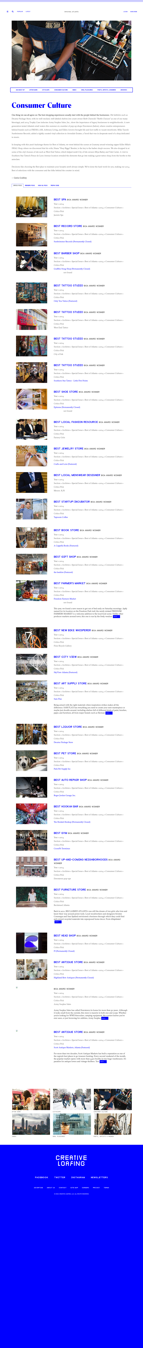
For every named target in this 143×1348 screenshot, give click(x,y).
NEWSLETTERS (99, 1177)
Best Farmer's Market (70, 583)
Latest (28, 11)
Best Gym (61, 833)
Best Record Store (68, 226)
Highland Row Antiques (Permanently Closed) (74, 977)
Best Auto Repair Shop (71, 780)
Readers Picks (30, 185)
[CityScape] (72, 1099)
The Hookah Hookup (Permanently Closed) (72, 822)
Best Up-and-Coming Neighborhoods (81, 859)
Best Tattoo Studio (69, 285)
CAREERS (85, 1188)
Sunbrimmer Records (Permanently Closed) (73, 241)
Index (74, 90)
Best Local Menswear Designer (77, 475)
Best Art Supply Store (71, 683)
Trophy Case (55, 185)
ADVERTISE (38, 1188)
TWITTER (59, 1177)
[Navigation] (7, 11)
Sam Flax (58, 699)
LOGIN (125, 11)
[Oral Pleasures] (72, 1124)
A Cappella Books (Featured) (66, 545)
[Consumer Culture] (112, 1099)
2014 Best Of (20, 90)
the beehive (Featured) (63, 572)
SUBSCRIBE (133, 11)
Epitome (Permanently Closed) (67, 407)
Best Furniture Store (70, 890)
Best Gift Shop (65, 557)
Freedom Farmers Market (65, 598)
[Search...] (12, 11)
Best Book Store (67, 530)
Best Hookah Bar (66, 806)
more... (116, 616)
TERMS (106, 1188)
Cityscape (45, 90)
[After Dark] (31, 1099)
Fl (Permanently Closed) (64, 951)
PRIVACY (96, 1188)
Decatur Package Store (63, 742)
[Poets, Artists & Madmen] (112, 1124)
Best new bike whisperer (73, 630)
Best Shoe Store (66, 392)
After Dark (33, 90)
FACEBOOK (41, 1177)
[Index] (31, 1124)
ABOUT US (51, 1188)
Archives (124, 90)
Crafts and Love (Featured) (65, 464)
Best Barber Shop (67, 253)
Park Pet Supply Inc (62, 768)
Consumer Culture (61, 90)
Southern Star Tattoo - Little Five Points (71, 380)
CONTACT (63, 1188)
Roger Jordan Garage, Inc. (65, 795)
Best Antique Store (69, 962)
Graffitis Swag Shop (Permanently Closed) (72, 268)
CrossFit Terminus (62, 848)
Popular (20, 11)
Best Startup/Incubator (72, 502)
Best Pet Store (65, 753)
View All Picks (42, 185)
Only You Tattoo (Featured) (65, 301)
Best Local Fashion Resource (76, 422)
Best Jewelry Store (69, 448)
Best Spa (60, 199)
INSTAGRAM (78, 1177)
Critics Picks (17, 185)
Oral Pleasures (87, 90)
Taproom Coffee (61, 517)
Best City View (66, 657)
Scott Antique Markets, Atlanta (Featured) (72, 1047)
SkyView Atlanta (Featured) (65, 672)
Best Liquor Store (68, 727)
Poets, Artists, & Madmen (106, 90)
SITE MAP (74, 1188)
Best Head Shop (65, 935)
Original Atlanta (71, 11)
